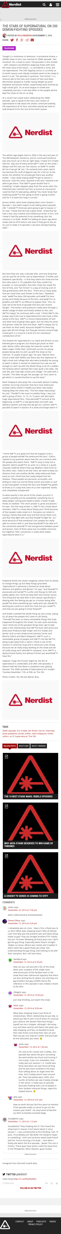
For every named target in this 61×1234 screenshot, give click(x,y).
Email (32, 39)
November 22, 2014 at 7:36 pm (22, 910)
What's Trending (39, 746)
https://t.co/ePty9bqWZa (24, 1179)
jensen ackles (24, 733)
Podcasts (41, 1221)
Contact (19, 1221)
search (44, 4)
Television (9, 48)
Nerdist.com (5, 1224)
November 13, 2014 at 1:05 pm (33, 1047)
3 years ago (8, 1183)
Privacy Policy (35, 1224)
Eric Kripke (22, 730)
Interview (50, 730)
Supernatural (21, 736)
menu (57, 4)
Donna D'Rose (14, 920)
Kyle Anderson (24, 35)
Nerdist (11, 4)
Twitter (12, 39)
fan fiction (33, 730)
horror (42, 730)
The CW (32, 736)
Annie (15, 1005)
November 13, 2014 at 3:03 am (27, 1008)
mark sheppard (39, 733)
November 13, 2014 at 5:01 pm (27, 1099)
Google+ (22, 39)
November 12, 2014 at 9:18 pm (27, 962)
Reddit (27, 39)
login (50, 4)
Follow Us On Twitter (30, 1188)
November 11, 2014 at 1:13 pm (22, 1121)
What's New (24, 746)
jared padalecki (9, 733)
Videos (52, 1221)
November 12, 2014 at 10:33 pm (28, 995)
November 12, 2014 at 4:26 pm (22, 923)
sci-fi (12, 736)
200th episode (9, 730)
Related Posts (10, 746)
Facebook (17, 39)
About (30, 1221)
